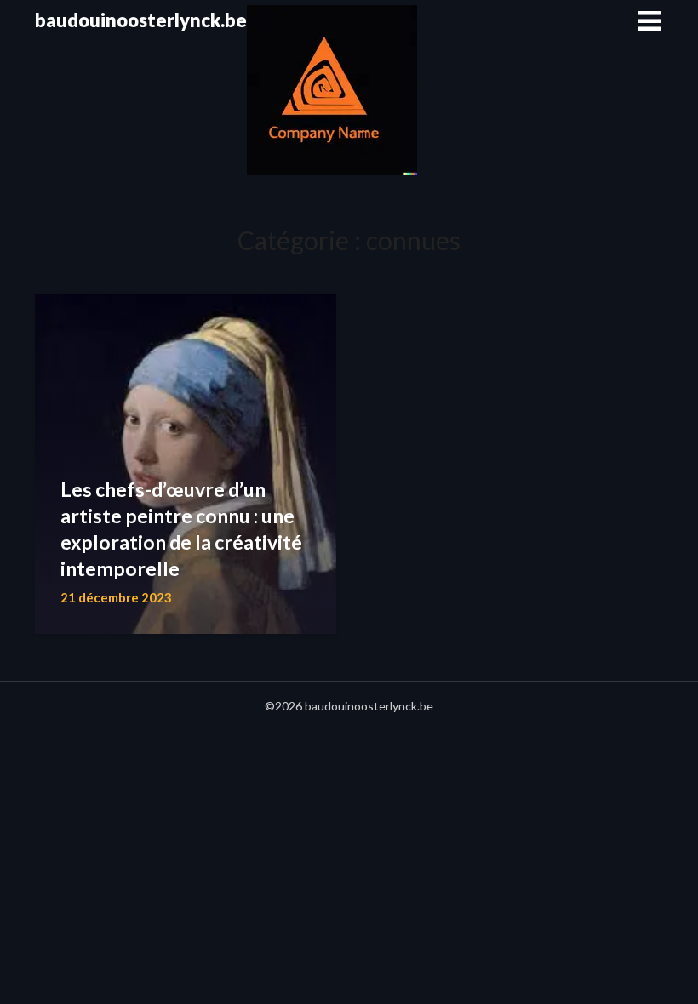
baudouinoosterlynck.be (141, 20)
